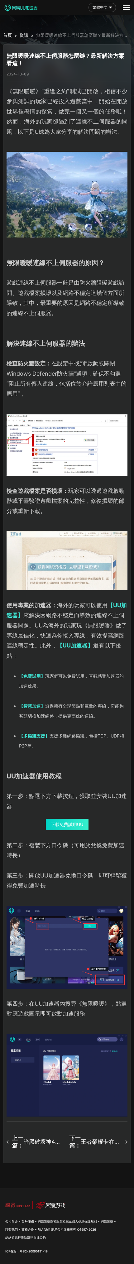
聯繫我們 (11, 1229)
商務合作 (28, 1229)
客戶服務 (28, 1221)
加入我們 (44, 1229)
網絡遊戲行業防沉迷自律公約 (25, 1237)
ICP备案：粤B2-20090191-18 (26, 1251)
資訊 (24, 35)
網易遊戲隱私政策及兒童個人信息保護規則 (67, 1221)
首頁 (7, 35)
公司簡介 (11, 1221)
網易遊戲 (107, 1221)
